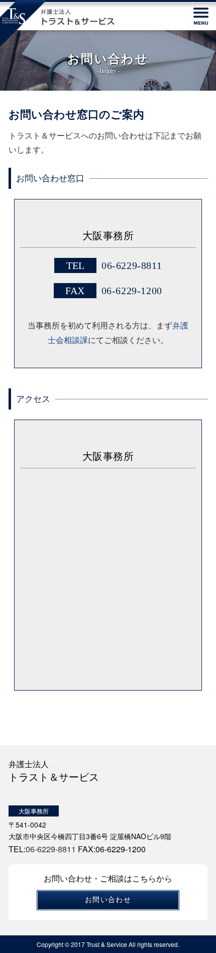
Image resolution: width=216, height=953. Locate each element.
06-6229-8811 (131, 265)
